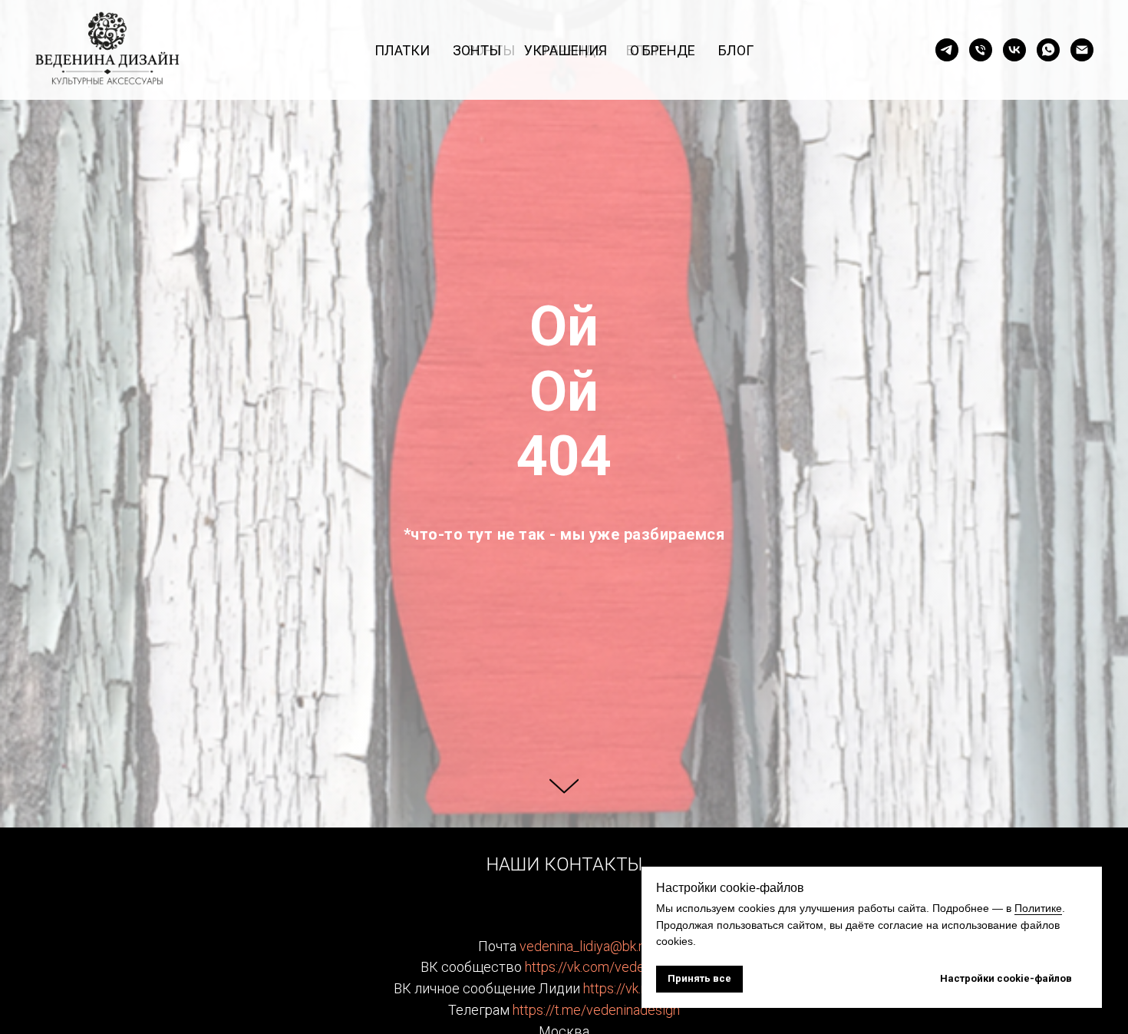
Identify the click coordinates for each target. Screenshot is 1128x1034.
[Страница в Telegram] (946, 49)
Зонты (477, 50)
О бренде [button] (662, 50)
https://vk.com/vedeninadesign (616, 967)
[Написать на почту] (1081, 49)
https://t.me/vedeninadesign (596, 1010)
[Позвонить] (980, 49)
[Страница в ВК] (1014, 49)
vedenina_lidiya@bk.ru (584, 946)
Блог (736, 50)
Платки (402, 50)
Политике (1038, 908)
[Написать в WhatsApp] (1048, 49)
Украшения (565, 50)
